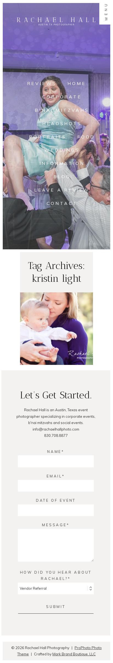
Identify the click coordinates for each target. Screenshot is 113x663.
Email (54, 476)
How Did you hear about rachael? (56, 575)
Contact (62, 203)
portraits (47, 137)
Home (76, 83)
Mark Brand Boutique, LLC (74, 654)
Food (86, 137)
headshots (61, 123)
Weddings (61, 150)
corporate (61, 96)
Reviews (42, 83)
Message (54, 525)
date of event (56, 500)
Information (62, 163)
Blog (61, 176)
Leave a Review (62, 190)
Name (54, 451)
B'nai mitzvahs (62, 110)
